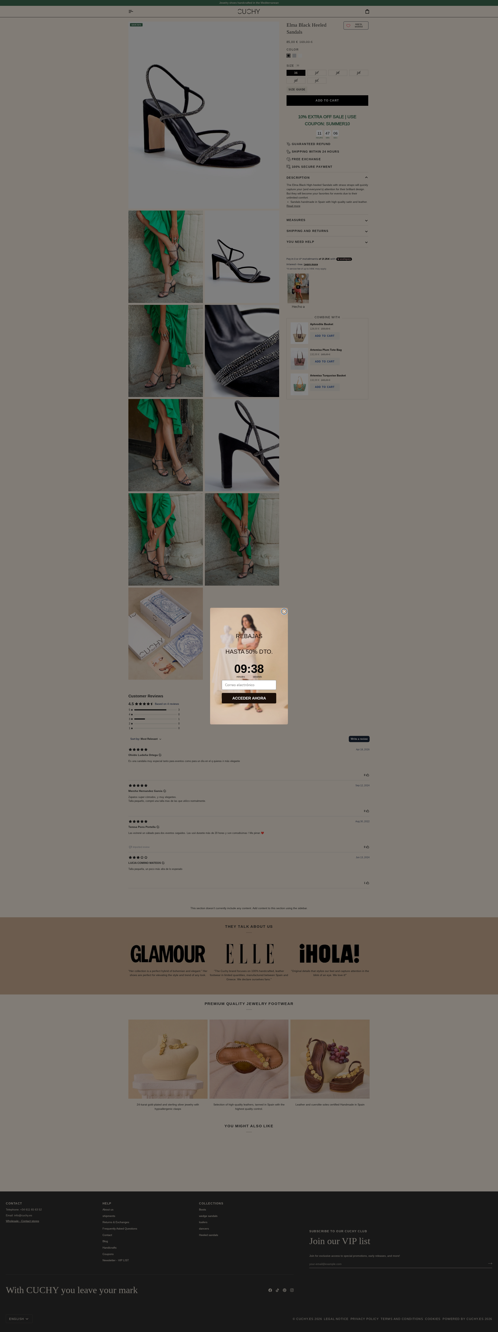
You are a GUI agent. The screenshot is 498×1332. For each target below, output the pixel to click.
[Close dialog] (284, 611)
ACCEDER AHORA (249, 698)
